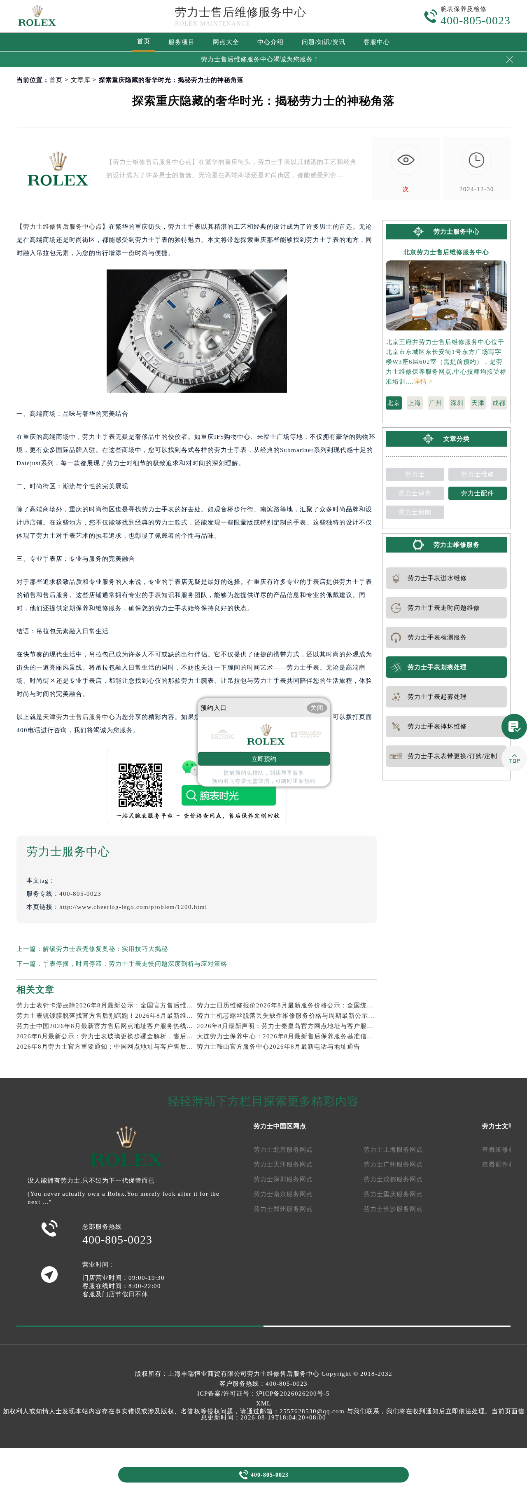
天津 (478, 403)
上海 (414, 403)
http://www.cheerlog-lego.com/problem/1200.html (133, 907)
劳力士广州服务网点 (393, 1164)
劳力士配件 (477, 493)
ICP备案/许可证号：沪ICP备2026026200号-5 (263, 1393)
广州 (435, 403)
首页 (143, 41)
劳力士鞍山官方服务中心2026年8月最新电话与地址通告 (278, 1046)
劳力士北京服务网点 (283, 1149)
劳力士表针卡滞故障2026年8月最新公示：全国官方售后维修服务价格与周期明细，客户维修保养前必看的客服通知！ (187, 1005)
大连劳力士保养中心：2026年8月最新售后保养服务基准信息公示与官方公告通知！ (318, 1036)
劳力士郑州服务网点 (283, 1209)
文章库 (81, 80)
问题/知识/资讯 (323, 42)
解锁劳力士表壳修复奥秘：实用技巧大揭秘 (105, 949)
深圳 (457, 403)
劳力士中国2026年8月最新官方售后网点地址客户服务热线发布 (108, 1026)
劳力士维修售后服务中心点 (62, 226)
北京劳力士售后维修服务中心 (446, 252)
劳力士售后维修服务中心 (240, 12)
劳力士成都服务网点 (393, 1179)
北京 (393, 403)
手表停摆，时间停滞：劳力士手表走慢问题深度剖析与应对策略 (135, 963)
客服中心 (377, 42)
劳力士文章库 (502, 1126)
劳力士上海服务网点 (393, 1149)
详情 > (423, 381)
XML (263, 1403)
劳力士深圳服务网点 (283, 1179)
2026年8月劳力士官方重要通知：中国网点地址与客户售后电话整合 (114, 1046)
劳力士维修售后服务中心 (283, 1373)
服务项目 (181, 42)
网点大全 (226, 42)
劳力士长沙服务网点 (393, 1209)
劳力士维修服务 (457, 544)
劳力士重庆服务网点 (393, 1194)
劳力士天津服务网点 (283, 1164)
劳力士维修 (477, 474)
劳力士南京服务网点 (283, 1194)
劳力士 (415, 474)
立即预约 (264, 759)
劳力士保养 (415, 493)
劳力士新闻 (415, 512)
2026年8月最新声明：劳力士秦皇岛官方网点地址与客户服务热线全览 (298, 1026)
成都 (499, 403)
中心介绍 (270, 42)
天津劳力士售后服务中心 (79, 717)
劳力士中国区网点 (280, 1126)
